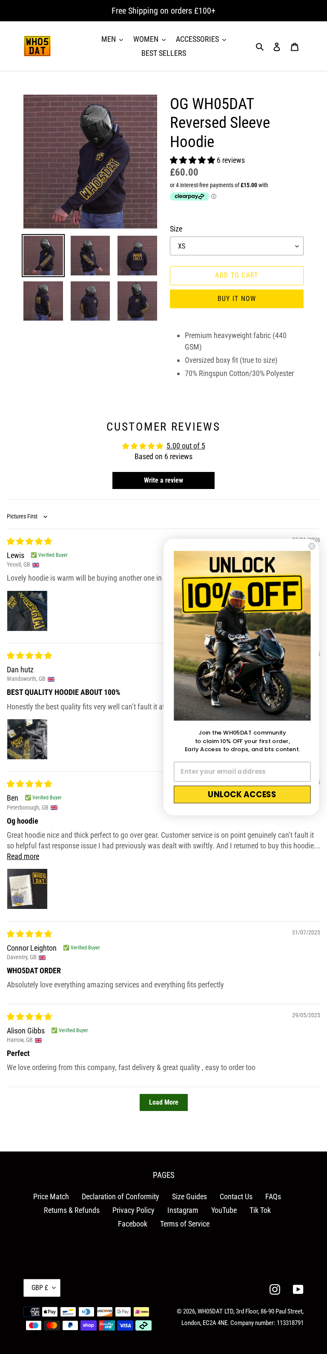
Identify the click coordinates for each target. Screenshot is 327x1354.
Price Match (51, 1196)
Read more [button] (23, 856)
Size (176, 228)
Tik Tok (260, 1210)
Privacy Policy (133, 1210)
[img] (29, 541)
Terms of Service (184, 1223)
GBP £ (40, 1288)
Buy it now (237, 299)
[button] (193, 160)
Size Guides (189, 1196)
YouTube (224, 1210)
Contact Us (236, 1196)
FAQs (273, 1196)
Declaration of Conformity (120, 1196)
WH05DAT (210, 1311)
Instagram (182, 1210)
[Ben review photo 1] (27, 888)
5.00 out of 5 (185, 445)
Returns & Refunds (72, 1210)
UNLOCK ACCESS (242, 794)
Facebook (132, 1223)
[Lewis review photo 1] (27, 610)
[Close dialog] (312, 546)
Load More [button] (163, 1102)
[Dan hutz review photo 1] (27, 739)
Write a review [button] (163, 480)
